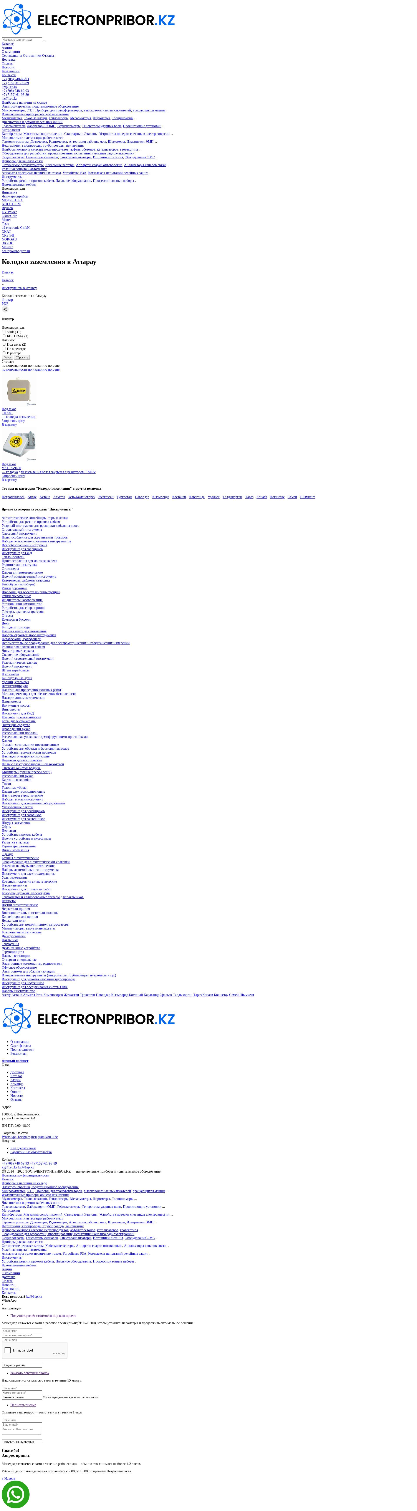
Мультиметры (12, 118)
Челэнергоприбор (15, 196)
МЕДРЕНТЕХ (12, 200)
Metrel (6, 220)
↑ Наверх (8, 1478)
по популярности (14, 365)
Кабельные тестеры (59, 165)
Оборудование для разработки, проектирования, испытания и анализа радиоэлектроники (68, 153)
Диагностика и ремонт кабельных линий (32, 122)
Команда (16, 1084)
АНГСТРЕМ (11, 204)
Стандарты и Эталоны (81, 134)
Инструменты (12, 177)
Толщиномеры (122, 118)
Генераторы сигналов (42, 157)
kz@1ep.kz (9, 87)
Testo (5, 223)
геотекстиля (129, 149)
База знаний (11, 71)
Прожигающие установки (142, 126)
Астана (45, 497)
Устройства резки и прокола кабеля (28, 180)
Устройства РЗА (74, 173)
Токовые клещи (35, 118)
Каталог (8, 44)
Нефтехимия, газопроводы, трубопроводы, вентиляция (43, 145)
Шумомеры (116, 141)
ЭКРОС (7, 243)
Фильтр (7, 300)
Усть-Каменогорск (81, 497)
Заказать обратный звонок (29, 1373)
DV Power (9, 212)
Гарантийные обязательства (31, 1152)
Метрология (11, 130)
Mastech (7, 247)
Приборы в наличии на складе (24, 102)
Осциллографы (13, 157)
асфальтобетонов (82, 149)
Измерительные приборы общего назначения (35, 114)
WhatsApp (9, 1137)
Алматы (59, 497)
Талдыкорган (232, 497)
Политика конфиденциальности (25, 1175)
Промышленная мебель (19, 184)
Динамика (9, 192)
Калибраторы (12, 134)
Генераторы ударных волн (101, 126)
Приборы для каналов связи (22, 161)
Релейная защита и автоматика (24, 169)
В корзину (9, 424)
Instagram (38, 1137)
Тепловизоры (58, 118)
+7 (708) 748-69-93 (15, 79)
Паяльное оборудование (73, 180)
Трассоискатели (13, 126)
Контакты (9, 75)
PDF (5, 303)
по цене (54, 365)
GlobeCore (9, 216)
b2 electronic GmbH (16, 227)
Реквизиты (18, 1053)
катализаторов (107, 149)
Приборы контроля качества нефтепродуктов (35, 149)
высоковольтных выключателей (107, 110)
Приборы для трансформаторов (58, 110)
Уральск (214, 497)
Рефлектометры (69, 126)
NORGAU (9, 239)
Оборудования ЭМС (140, 157)
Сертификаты (12, 55)
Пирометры (101, 118)
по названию (37, 365)
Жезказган (106, 497)
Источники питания (108, 157)
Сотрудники (32, 55)
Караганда (197, 497)
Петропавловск (13, 497)
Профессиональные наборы (113, 180)
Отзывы (48, 55)
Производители (22, 1049)
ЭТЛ (30, 110)
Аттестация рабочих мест (87, 141)
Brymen (7, 208)
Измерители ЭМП (140, 141)
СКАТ (6, 231)
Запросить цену (13, 420)
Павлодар (142, 497)
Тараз (249, 497)
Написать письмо (23, 1405)
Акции (7, 48)
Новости (8, 67)
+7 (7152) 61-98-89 (15, 83)
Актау (32, 497)
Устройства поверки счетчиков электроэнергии (134, 134)
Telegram (23, 1137)
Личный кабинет (15, 1061)
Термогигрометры (15, 141)
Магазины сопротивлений (43, 134)
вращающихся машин (149, 110)
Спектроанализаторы (75, 157)
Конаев (261, 497)
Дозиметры (38, 141)
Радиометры (58, 141)
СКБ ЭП (8, 235)
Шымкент (307, 497)
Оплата (7, 63)
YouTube (51, 1137)
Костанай (179, 497)
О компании (11, 51)
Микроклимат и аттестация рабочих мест (32, 137)
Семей (292, 497)
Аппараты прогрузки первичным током (31, 173)
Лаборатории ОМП (41, 126)
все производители (16, 251)
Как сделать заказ (23, 1148)
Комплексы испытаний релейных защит (118, 173)
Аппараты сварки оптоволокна (99, 165)
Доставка (8, 59)
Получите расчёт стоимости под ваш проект (43, 1315)
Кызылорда (160, 497)
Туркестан (124, 497)
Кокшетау (277, 497)
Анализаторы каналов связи (145, 165)
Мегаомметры (80, 118)
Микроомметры (13, 110)
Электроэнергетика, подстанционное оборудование (40, 106)
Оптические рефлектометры (23, 165)
